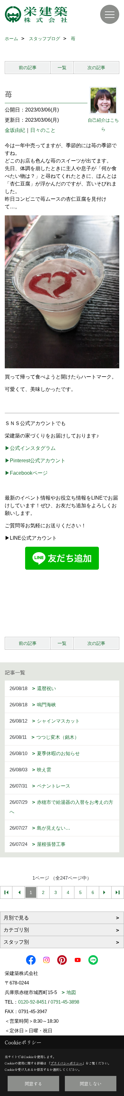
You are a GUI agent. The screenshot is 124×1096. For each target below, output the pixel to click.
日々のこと (43, 130)
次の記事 (96, 67)
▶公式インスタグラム (30, 448)
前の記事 (28, 67)
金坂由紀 (15, 130)
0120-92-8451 (32, 1002)
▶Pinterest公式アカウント (35, 460)
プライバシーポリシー (66, 1063)
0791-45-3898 (65, 1002)
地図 (71, 992)
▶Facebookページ (26, 473)
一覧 (62, 67)
